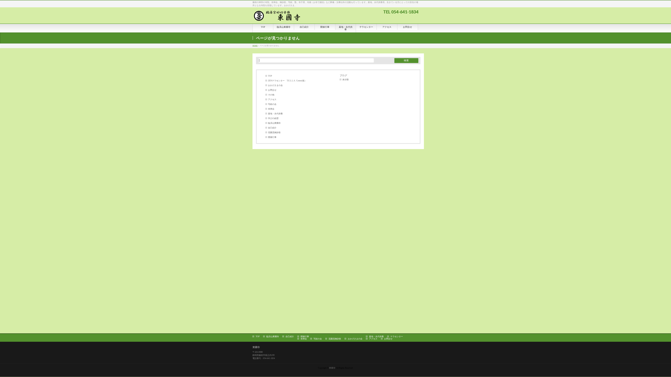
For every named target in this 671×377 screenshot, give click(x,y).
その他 (271, 95)
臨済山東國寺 (274, 123)
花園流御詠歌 (274, 132)
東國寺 (332, 368)
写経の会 (272, 104)
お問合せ (272, 90)
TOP (270, 76)
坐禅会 (271, 109)
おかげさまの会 (275, 85)
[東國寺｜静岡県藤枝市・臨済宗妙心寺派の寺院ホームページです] (278, 17)
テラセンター (396, 336)
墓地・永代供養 (275, 113)
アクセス (272, 99)
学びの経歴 (273, 118)
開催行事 (272, 137)
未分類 (345, 79)
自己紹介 (272, 128)
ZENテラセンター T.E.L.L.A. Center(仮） (287, 80)
